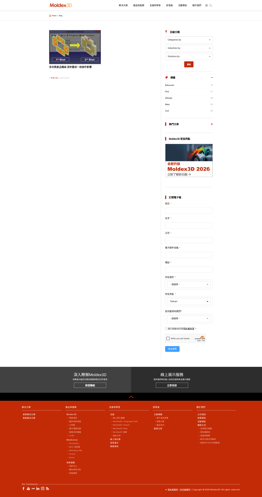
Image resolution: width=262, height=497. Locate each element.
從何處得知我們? (173, 311)
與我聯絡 (90, 385)
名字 (167, 218)
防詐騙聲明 (185, 490)
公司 (167, 233)
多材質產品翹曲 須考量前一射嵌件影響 (70, 67)
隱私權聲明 (173, 490)
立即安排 (172, 385)
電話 (167, 262)
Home (54, 16)
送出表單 (172, 349)
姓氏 (167, 203)
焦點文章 (54, 78)
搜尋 (189, 64)
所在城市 (169, 277)
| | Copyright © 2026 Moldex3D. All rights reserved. (204, 490)
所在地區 (169, 294)
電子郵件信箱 (171, 247)
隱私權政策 (188, 328)
